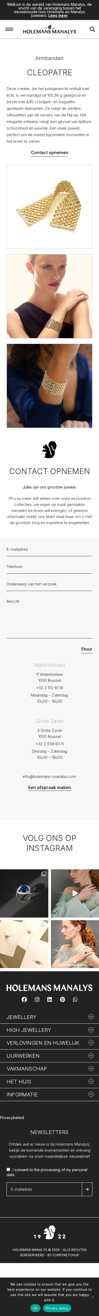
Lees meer (58, 15)
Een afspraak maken (49, 787)
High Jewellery (29, 1030)
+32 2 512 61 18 (49, 687)
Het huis (19, 1081)
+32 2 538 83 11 (50, 743)
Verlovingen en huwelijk (43, 1043)
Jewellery (21, 1017)
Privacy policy (57, 1308)
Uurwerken (23, 1056)
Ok (35, 1308)
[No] (92, 1296)
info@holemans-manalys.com (49, 776)
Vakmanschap (27, 1069)
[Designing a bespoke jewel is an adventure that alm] (24, 944)
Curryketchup (66, 1255)
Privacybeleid (12, 1117)
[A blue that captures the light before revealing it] (24, 893)
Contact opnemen (49, 152)
